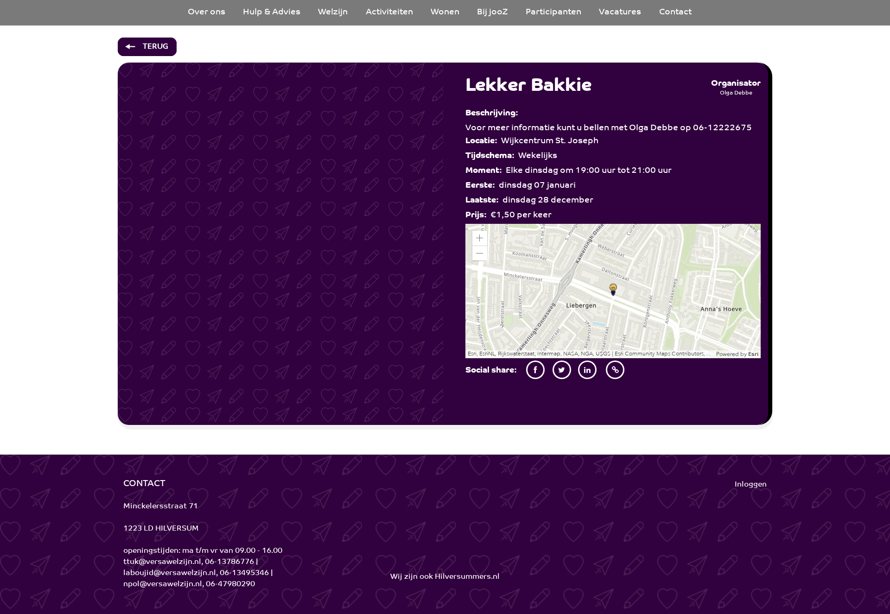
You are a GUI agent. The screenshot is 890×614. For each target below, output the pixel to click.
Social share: (493, 371)
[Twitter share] (562, 370)
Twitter (562, 385)
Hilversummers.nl (467, 577)
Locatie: (483, 141)
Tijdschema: (491, 156)
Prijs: (477, 215)
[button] (479, 238)
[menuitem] (206, 12)
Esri (753, 354)
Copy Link (615, 385)
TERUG (154, 47)
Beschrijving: (493, 113)
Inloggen (751, 484)
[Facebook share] (535, 370)
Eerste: (482, 186)
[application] (613, 291)
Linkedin (587, 385)
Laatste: (483, 200)
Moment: (485, 171)
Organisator (736, 84)
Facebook (535, 385)
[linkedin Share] (588, 370)
